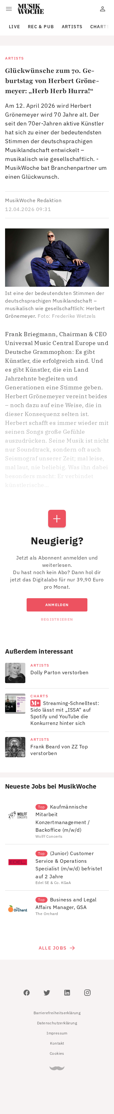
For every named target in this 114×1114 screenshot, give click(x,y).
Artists (72, 26)
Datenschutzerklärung (57, 1023)
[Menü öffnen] (9, 9)
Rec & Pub (41, 26)
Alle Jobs (52, 948)
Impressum (57, 1033)
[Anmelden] (102, 9)
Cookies (57, 1053)
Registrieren (57, 619)
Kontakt (57, 1043)
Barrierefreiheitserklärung (57, 1012)
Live (14, 26)
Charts (100, 26)
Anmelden (57, 604)
